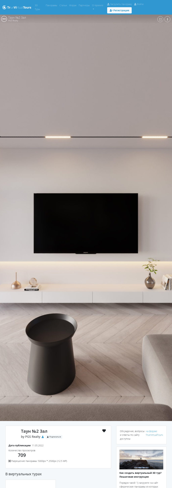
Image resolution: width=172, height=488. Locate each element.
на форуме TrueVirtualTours (154, 433)
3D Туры (40, 7)
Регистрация (121, 10)
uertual (19, 7)
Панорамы (52, 5)
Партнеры (85, 5)
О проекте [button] (97, 5)
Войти (139, 4)
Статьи (63, 5)
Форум (73, 5)
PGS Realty (32, 437)
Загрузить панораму (121, 4)
